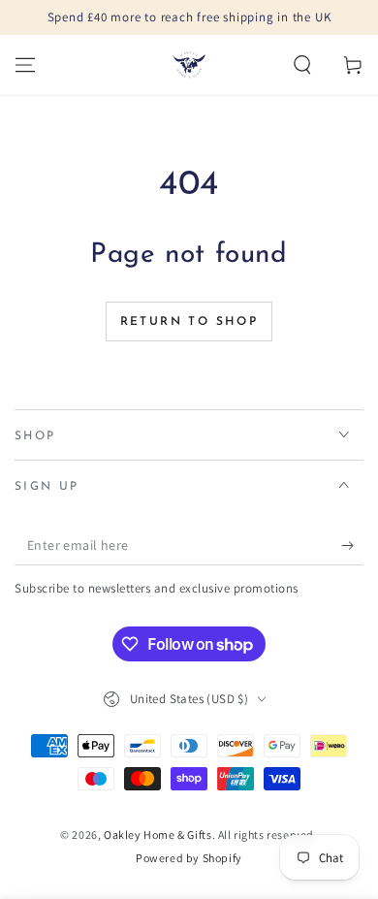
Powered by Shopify (189, 858)
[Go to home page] (189, 65)
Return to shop (189, 322)
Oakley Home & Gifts (157, 834)
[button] (302, 64)
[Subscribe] (352, 546)
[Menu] (25, 64)
